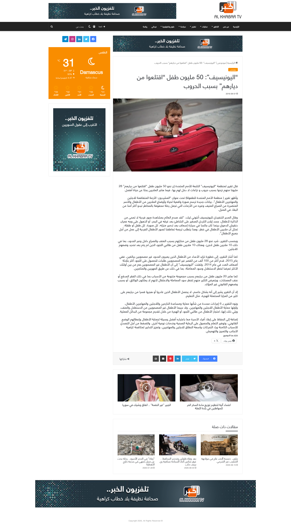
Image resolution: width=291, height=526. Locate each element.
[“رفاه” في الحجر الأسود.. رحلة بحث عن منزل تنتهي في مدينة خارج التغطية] (136, 444)
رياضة (145, 26)
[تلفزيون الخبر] (227, 9)
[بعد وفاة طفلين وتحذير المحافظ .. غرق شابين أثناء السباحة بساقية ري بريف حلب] (177, 444)
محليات (204, 26)
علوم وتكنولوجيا (168, 26)
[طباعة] (156, 359)
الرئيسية (236, 26)
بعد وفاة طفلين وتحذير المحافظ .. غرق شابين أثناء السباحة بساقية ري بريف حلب (178, 461)
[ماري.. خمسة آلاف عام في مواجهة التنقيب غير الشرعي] (219, 444)
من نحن (226, 26)
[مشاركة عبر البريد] (163, 359)
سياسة (183, 26)
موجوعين (221, 62)
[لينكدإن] (178, 359)
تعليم (194, 26)
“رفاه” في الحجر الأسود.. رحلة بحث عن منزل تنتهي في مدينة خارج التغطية (136, 461)
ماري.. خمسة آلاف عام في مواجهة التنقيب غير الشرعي (219, 460)
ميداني (154, 26)
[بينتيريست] (170, 359)
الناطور (216, 26)
